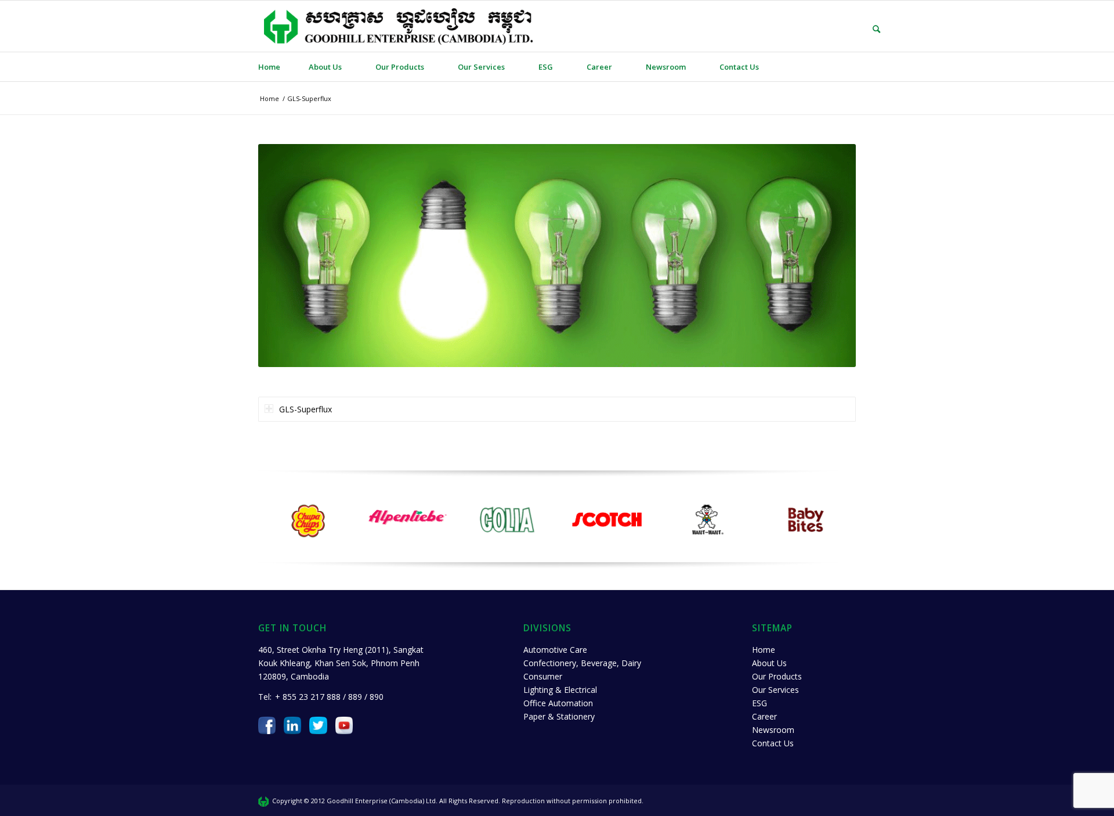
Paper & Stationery (559, 716)
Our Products (777, 676)
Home (763, 649)
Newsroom (773, 729)
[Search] (868, 29)
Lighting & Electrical (560, 689)
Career (764, 716)
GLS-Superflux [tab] (305, 409)
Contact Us (773, 743)
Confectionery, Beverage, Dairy (582, 662)
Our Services (775, 689)
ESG (759, 703)
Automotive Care (555, 649)
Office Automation (558, 703)
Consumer (542, 676)
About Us (769, 662)
